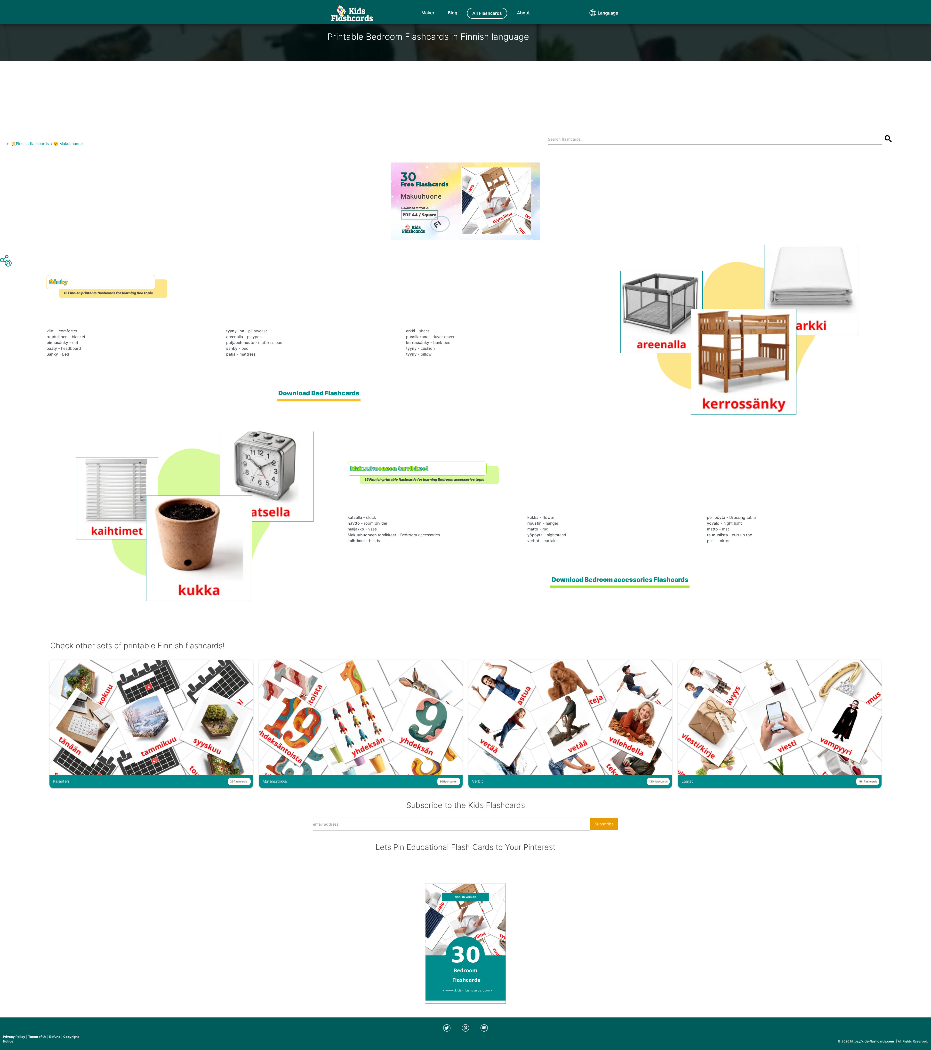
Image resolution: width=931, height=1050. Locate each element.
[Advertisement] (465, 95)
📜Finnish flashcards (30, 143)
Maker (427, 12)
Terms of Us (37, 1037)
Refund (54, 1037)
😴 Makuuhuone (68, 143)
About (523, 12)
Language (599, 13)
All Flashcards (487, 13)
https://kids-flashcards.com (872, 1041)
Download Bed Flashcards (318, 393)
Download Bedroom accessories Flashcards (620, 579)
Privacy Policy (14, 1037)
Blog (452, 12)
